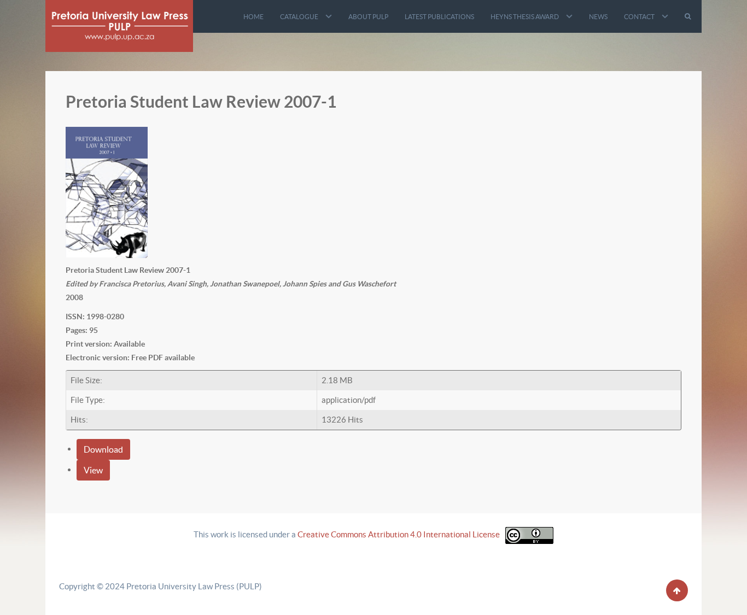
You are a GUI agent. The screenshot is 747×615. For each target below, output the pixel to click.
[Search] (689, 16)
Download (103, 449)
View (93, 470)
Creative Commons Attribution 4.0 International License (398, 534)
